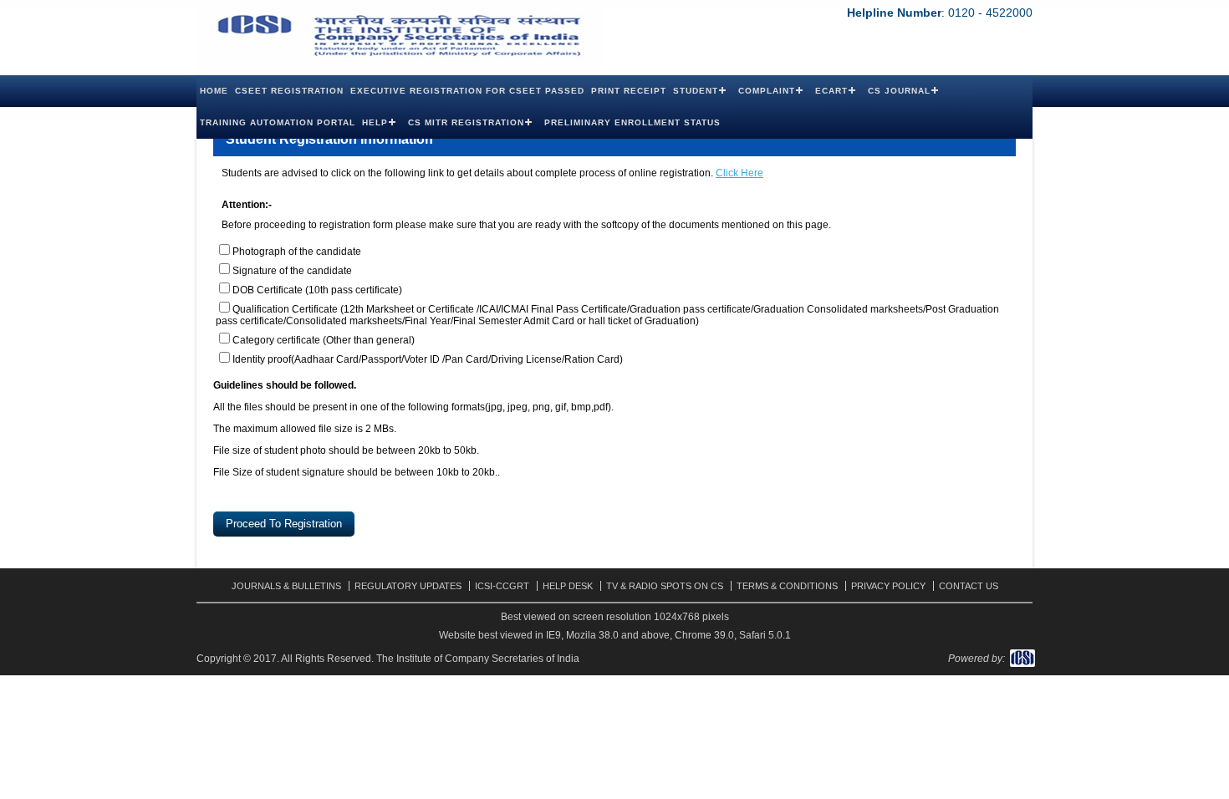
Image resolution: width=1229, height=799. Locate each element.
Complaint (766, 90)
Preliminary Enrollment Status (632, 122)
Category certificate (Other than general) (323, 340)
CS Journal (899, 90)
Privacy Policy (888, 586)
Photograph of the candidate (296, 251)
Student (695, 90)
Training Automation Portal (277, 122)
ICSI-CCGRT (502, 586)
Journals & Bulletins (286, 586)
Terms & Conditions (787, 586)
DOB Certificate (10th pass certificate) (317, 290)
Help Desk (568, 586)
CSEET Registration (289, 90)
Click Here (739, 173)
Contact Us (968, 586)
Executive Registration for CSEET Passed (467, 90)
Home (214, 90)
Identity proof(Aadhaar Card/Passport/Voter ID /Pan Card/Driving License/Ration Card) (427, 359)
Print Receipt (628, 90)
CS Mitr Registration (466, 122)
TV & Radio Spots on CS (664, 586)
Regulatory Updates (408, 586)
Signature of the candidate (292, 271)
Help (375, 122)
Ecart (831, 90)
